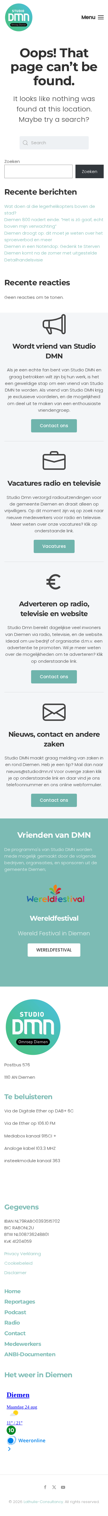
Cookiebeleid (18, 1263)
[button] (93, 17)
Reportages (19, 1301)
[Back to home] (18, 17)
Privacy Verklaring (22, 1254)
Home (12, 1291)
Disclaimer (15, 1273)
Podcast (15, 1312)
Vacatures (54, 546)
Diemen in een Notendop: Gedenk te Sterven (52, 246)
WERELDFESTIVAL (54, 950)
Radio (12, 1322)
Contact (14, 1333)
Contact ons (54, 426)
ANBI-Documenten (29, 1354)
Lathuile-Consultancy (43, 1501)
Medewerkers (22, 1344)
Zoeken (12, 161)
